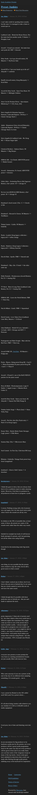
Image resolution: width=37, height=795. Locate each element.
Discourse (19, 790)
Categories (17, 774)
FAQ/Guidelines (13, 778)
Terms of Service (13, 782)
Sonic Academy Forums (8, 2)
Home (10, 774)
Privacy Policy (12, 785)
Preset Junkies (9, 6)
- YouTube (15, 351)
